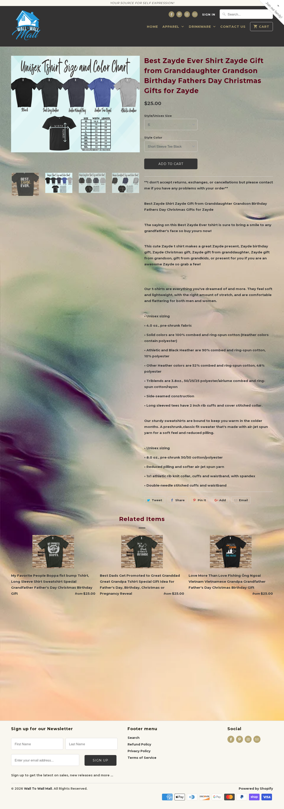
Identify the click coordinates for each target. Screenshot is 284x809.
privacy (142, 131)
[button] (192, 32)
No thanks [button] (142, 107)
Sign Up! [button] (144, 99)
